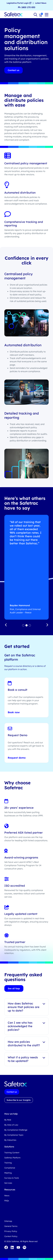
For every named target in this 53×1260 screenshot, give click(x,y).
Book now (14, 712)
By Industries (10, 1140)
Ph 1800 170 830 (26, 7)
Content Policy (10, 1236)
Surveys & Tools (11, 1178)
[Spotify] (24, 1247)
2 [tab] (26, 625)
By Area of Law (11, 1125)
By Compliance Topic (13, 1135)
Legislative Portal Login (18, 3)
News (6, 1195)
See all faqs (14, 988)
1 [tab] (23, 625)
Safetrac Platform (12, 1157)
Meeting (8, 1173)
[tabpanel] (26, 567)
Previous (6, 624)
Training (8, 1162)
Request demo (17, 757)
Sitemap (8, 1221)
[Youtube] (18, 1247)
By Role (7, 1120)
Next (47, 624)
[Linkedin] (12, 1247)
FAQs (6, 1200)
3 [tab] (30, 625)
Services (8, 1183)
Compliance (9, 1168)
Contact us (13, 70)
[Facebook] (6, 1247)
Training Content (11, 1152)
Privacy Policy (10, 1231)
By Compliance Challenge (15, 1130)
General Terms (10, 1226)
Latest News (40, 3)
